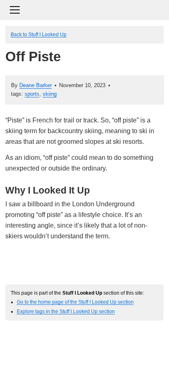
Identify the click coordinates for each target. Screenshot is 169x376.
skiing (50, 94)
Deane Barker (35, 85)
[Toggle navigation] (84, 8)
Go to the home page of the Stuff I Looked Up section (75, 301)
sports (32, 94)
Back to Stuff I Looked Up (38, 34)
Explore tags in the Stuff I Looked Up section (66, 311)
